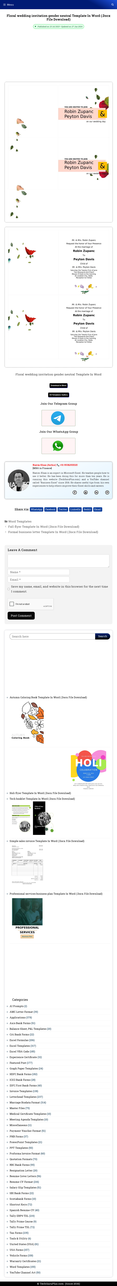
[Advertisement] (58, 59)
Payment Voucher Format (25, 1130)
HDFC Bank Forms (20, 1074)
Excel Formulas (19, 1040)
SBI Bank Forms (19, 1193)
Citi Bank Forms (19, 1034)
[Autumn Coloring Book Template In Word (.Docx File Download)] (27, 744)
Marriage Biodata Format (25, 1102)
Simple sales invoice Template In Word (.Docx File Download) (47, 841)
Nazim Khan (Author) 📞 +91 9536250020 (55, 464)
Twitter (63, 509)
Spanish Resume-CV (22, 1210)
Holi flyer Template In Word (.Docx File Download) (40, 793)
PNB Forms (16, 1136)
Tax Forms (16, 1232)
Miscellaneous (18, 1125)
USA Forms (16, 1249)
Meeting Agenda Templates (26, 1119)
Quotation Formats (21, 1159)
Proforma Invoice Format (25, 1153)
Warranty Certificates (23, 1261)
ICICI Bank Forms (20, 1079)
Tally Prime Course (21, 1221)
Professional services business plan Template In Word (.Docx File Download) (56, 893)
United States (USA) (22, 1244)
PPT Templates (19, 1147)
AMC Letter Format (21, 1011)
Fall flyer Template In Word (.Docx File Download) (43, 526)
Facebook (50, 509)
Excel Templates (20, 1045)
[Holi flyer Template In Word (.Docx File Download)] (88, 793)
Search (102, 636)
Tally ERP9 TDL (19, 1215)
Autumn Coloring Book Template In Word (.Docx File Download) (48, 697)
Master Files (17, 1108)
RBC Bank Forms (20, 1164)
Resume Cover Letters (23, 1176)
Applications (17, 1017)
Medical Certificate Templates (28, 1113)
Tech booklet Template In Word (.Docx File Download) (42, 798)
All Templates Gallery (58, 395)
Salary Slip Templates (23, 1187)
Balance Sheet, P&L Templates (28, 1028)
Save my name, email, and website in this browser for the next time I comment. (59, 588)
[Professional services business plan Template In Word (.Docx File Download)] (27, 940)
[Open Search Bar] (112, 4)
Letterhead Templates (23, 1096)
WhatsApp (36, 509)
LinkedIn (75, 509)
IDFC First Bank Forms (23, 1085)
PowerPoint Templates (23, 1142)
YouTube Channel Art (22, 1272)
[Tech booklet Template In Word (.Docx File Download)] (32, 835)
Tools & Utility (18, 1238)
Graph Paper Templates (24, 1068)
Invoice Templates (21, 1091)
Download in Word (58, 385)
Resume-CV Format (21, 1181)
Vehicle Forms (18, 1255)
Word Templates (20, 521)
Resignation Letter (21, 1170)
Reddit (87, 509)
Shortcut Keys (18, 1204)
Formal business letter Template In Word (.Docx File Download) (53, 532)
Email (97, 509)
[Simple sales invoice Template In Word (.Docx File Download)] (27, 888)
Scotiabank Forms (20, 1198)
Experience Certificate (23, 1057)
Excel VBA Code (19, 1051)
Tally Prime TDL (20, 1227)
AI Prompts (16, 1006)
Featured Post (18, 1062)
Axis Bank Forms (20, 1023)
